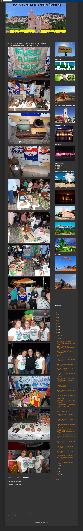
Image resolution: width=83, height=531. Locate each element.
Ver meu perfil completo (65, 166)
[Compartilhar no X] (26, 477)
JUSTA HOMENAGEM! (61, 339)
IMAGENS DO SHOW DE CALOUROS (63, 411)
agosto (58, 465)
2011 (57, 479)
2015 (57, 329)
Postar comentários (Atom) (15, 515)
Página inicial (29, 513)
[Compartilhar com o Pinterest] (28, 477)
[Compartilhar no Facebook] (27, 477)
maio (58, 470)
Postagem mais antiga (47, 513)
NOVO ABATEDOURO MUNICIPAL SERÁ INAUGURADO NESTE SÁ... (64, 386)
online (56, 307)
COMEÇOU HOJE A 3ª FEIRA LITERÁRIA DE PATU (66, 400)
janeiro (58, 476)
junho (58, 468)
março (58, 473)
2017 (57, 326)
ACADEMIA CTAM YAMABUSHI (62, 346)
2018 (57, 325)
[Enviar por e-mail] (23, 477)
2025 (57, 314)
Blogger (46, 522)
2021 (57, 320)
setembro (58, 338)
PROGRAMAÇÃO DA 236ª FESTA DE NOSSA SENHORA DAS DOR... (65, 447)
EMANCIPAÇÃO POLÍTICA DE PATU (63, 350)
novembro (59, 335)
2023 (57, 317)
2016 (57, 328)
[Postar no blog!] (25, 477)
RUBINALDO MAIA (65, 165)
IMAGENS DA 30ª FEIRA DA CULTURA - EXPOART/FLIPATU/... (64, 388)
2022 (57, 319)
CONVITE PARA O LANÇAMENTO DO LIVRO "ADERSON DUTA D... (65, 430)
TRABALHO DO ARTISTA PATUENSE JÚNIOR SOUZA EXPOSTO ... (65, 398)
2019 (57, 323)
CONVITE (58, 355)
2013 (57, 332)
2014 (57, 331)
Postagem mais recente (12, 513)
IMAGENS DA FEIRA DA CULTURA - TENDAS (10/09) (66, 413)
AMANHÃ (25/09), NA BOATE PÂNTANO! (64, 354)
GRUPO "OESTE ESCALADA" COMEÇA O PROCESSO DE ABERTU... (64, 358)
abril (58, 471)
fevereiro (58, 474)
